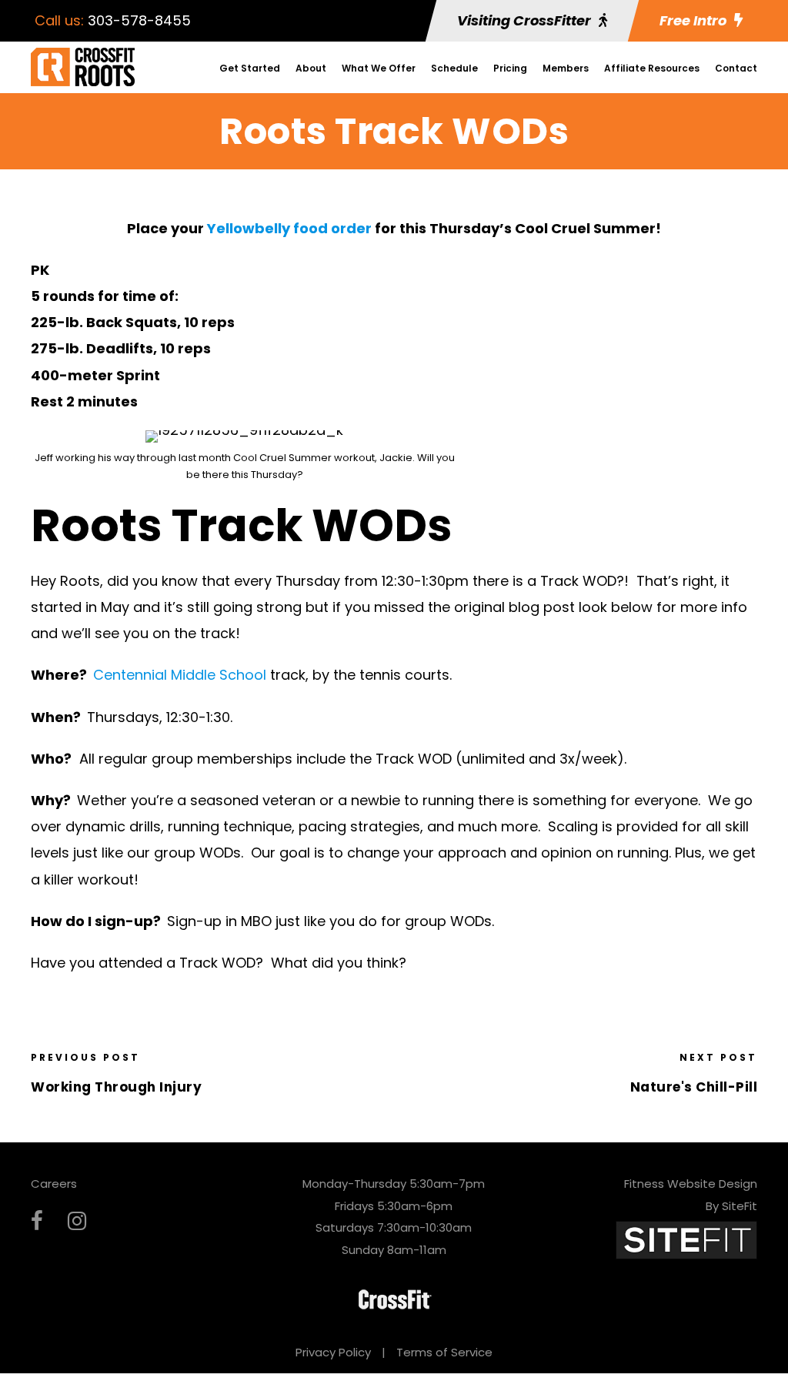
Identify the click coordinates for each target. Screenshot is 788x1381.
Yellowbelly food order (289, 228)
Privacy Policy (333, 1352)
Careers (54, 1183)
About (311, 68)
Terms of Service (444, 1352)
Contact (736, 68)
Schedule (454, 68)
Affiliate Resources (652, 68)
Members (566, 68)
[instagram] (77, 1221)
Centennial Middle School (179, 674)
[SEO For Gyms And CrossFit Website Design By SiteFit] (686, 1239)
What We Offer (379, 68)
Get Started (249, 68)
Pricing (510, 68)
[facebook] (37, 1221)
